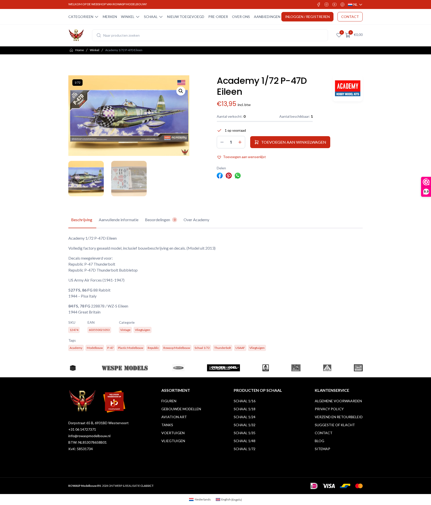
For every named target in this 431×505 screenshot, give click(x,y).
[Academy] (348, 88)
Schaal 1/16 (244, 401)
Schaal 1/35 (244, 433)
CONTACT (350, 16)
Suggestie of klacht (335, 425)
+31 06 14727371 (82, 429)
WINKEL (127, 16)
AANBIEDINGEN (267, 16)
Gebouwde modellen (181, 409)
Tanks (167, 425)
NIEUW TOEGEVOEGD (185, 16)
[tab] (81, 220)
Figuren (168, 401)
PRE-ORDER (218, 16)
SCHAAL (151, 16)
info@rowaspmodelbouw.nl (89, 436)
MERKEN (110, 16)
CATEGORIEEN (80, 16)
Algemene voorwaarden (338, 401)
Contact (323, 433)
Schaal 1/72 (244, 449)
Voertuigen (173, 433)
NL (355, 4)
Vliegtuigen (173, 441)
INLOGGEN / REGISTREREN (307, 16)
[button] (180, 91)
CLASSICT (147, 485)
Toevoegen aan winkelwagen (293, 142)
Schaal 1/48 (244, 441)
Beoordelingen (160, 219)
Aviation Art (174, 417)
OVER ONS (241, 16)
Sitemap (322, 449)
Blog (319, 441)
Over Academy (196, 219)
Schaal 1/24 (244, 417)
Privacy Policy (329, 409)
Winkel (94, 50)
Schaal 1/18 (244, 409)
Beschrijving (81, 219)
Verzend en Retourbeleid (339, 417)
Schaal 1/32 (244, 425)
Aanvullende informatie (118, 219)
